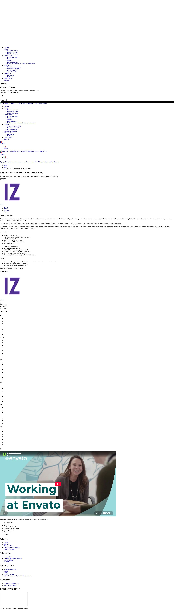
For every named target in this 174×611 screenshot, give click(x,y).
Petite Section (7, 557)
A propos (6, 47)
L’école (6, 49)
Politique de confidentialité (11, 583)
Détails (6, 208)
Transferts (6, 561)
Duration (6, 522)
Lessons (6, 524)
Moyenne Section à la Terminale (13, 558)
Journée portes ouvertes (14, 67)
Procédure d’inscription (14, 68)
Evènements (10, 75)
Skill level (6, 530)
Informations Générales (10, 72)
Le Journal (10, 77)
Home (5, 165)
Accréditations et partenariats (12, 547)
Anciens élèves (8, 78)
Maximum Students (9, 527)
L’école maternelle (12, 57)
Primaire (9, 59)
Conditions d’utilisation (10, 585)
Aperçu (6, 207)
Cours (5, 167)
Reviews (6, 212)
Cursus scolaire (8, 55)
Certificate (7, 532)
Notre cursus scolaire (10, 569)
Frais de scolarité (12, 70)
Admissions (7, 65)
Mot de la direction (12, 54)
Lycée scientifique (12, 62)
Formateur (7, 210)
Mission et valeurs (12, 50)
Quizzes (6, 525)
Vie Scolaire (7, 73)
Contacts (6, 80)
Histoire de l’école (12, 52)
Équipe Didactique (9, 549)
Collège (9, 60)
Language (6, 528)
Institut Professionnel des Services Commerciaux (21, 63)
